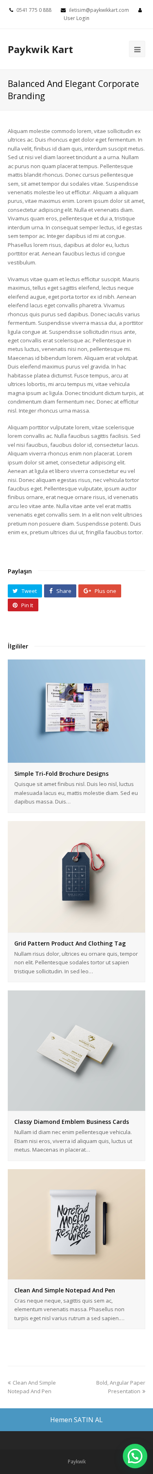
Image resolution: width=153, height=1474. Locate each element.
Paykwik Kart (40, 49)
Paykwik (77, 1461)
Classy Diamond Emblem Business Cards (71, 1121)
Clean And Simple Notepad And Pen (64, 1290)
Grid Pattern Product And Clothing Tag (70, 943)
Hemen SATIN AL (76, 1419)
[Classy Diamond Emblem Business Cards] (77, 1106)
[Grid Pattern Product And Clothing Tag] (77, 927)
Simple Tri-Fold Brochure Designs (61, 773)
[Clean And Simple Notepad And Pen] (77, 1274)
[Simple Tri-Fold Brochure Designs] (77, 758)
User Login (76, 18)
